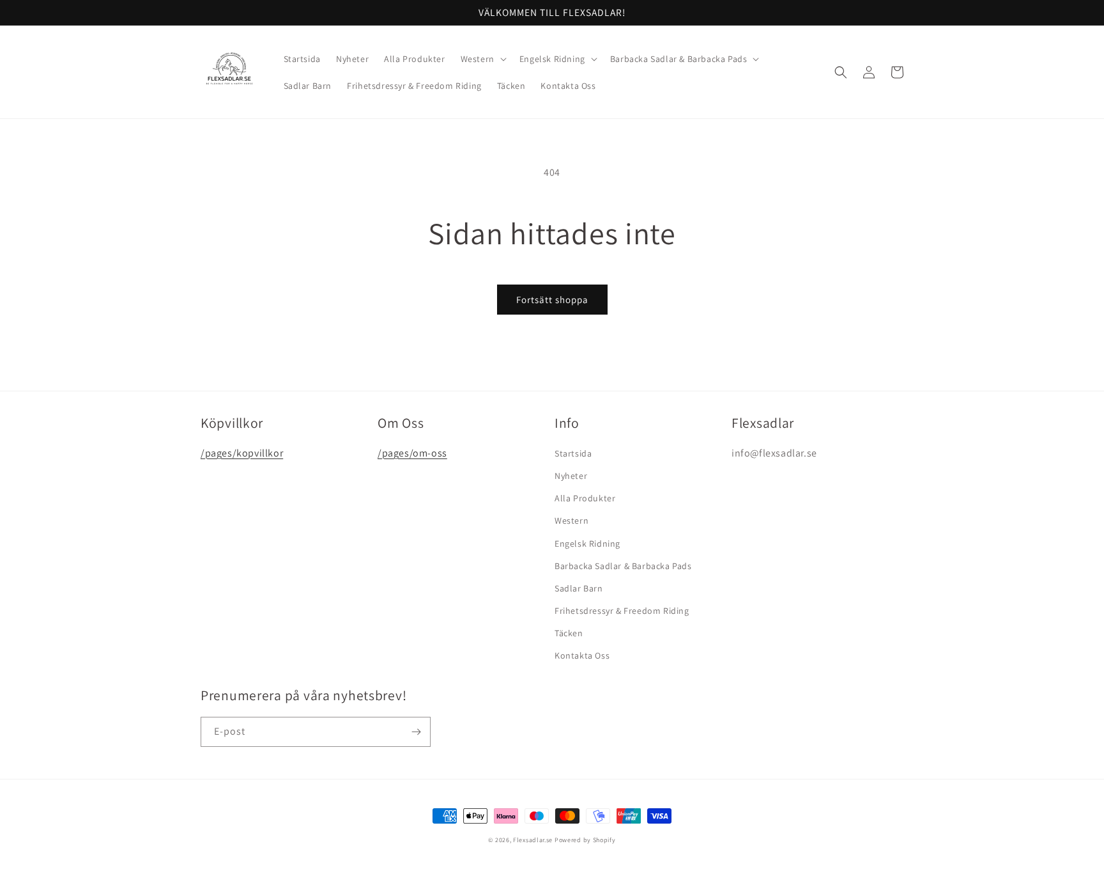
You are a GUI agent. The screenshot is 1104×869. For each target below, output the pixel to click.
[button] (482, 58)
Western (571, 520)
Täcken (569, 633)
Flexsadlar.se (533, 840)
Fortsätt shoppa (552, 300)
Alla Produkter (585, 498)
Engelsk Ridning (587, 543)
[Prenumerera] (416, 732)
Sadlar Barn (579, 588)
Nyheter (571, 475)
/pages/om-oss (412, 453)
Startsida (573, 453)
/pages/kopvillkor (242, 453)
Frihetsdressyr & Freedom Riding (622, 610)
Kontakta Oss (582, 655)
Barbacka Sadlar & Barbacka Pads (623, 566)
